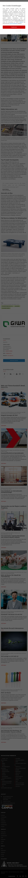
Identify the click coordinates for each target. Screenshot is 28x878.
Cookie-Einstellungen (13, 23)
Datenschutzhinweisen (19, 20)
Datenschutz (23, 30)
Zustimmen (14, 27)
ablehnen (21, 22)
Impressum (18, 30)
